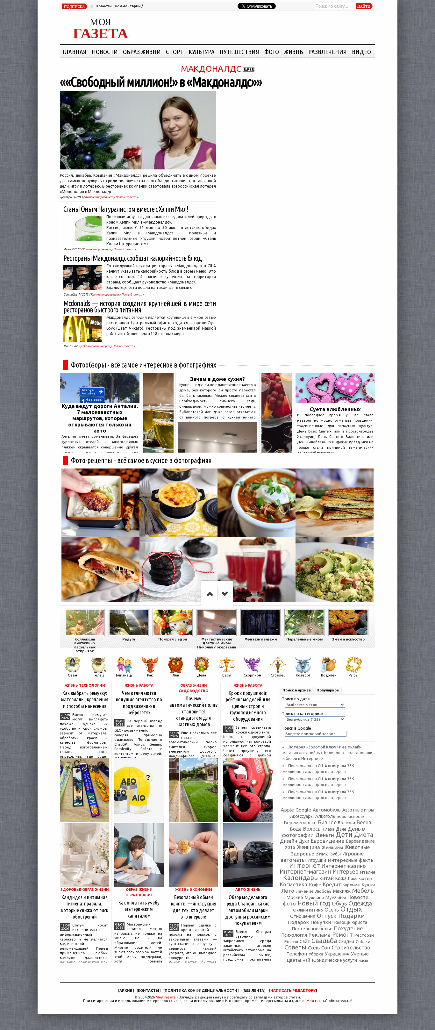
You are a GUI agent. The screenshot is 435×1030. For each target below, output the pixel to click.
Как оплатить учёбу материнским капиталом (139, 908)
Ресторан (364, 935)
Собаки (363, 941)
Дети (344, 834)
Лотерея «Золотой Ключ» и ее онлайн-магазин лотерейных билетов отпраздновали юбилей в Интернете (327, 753)
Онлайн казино (308, 910)
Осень (331, 909)
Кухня (368, 884)
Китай (326, 878)
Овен (72, 675)
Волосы (312, 829)
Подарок (298, 922)
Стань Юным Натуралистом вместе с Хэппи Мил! (126, 209)
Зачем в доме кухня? (217, 379)
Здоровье (302, 853)
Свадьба (324, 940)
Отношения (302, 916)
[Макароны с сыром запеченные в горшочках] (178, 503)
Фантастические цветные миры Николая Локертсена (216, 643)
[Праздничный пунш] (257, 571)
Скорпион (252, 675)
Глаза (328, 829)
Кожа (340, 878)
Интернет (304, 865)
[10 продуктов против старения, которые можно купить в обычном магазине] (158, 451)
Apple (287, 809)
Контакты (148, 990)
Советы (295, 947)
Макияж (342, 891)
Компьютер (360, 878)
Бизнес (327, 822)
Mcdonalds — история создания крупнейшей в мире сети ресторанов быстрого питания (139, 306)
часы (363, 960)
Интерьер (345, 872)
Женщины (332, 847)
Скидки (346, 941)
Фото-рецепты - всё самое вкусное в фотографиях (141, 460)
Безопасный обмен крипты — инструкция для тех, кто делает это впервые (193, 906)
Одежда (360, 903)
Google (303, 809)
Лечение (305, 891)
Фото (271, 51)
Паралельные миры (304, 639)
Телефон (296, 953)
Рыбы (354, 675)
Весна (364, 822)
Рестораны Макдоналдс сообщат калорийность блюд (132, 258)
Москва (295, 897)
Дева (201, 675)
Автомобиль (327, 809)
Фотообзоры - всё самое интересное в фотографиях (143, 365)
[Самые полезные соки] (276, 451)
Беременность (300, 822)
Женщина (308, 847)
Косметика (293, 884)
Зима (322, 853)
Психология (294, 935)
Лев (175, 675)
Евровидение (328, 841)
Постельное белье (312, 928)
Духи (304, 841)
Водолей (329, 675)
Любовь (323, 891)
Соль (314, 947)
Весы (226, 675)
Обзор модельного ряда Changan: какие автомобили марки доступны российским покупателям (248, 910)
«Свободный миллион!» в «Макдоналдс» (160, 81)
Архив (125, 990)
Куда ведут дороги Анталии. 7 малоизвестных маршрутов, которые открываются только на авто (100, 418)
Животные (357, 847)
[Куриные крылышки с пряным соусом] (100, 503)
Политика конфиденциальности (201, 990)
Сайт (305, 941)
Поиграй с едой (172, 639)
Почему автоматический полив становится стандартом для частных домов (193, 711)
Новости (103, 6)
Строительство (351, 947)
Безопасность (351, 816)
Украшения (337, 953)
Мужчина (314, 897)
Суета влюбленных (335, 409)
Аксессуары (302, 816)
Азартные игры (358, 809)
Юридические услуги (334, 960)
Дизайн (288, 841)
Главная (74, 51)
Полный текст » (127, 197)
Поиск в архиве (296, 690)
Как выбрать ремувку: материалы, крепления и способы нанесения (84, 699)
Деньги (324, 835)
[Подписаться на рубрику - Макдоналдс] (248, 68)
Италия (367, 872)
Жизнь (293, 51)
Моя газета (165, 997)
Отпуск (327, 915)
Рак (150, 675)
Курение (351, 884)
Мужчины (335, 897)
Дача (341, 829)
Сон (325, 947)
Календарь (300, 877)
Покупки (320, 922)
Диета (363, 834)
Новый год (313, 903)
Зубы (335, 853)
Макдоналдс (211, 68)
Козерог (303, 675)
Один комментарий (96, 346)
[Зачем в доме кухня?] (217, 451)
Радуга (128, 639)
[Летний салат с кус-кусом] (335, 571)
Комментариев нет (99, 197)
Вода (296, 829)
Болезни (346, 822)
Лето (287, 891)
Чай (306, 960)
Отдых (351, 909)
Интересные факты (351, 860)
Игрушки (316, 860)
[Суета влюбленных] (335, 401)
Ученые (360, 953)
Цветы (294, 960)
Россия (291, 941)
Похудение (348, 928)
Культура (202, 51)
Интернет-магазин (305, 871)
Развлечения (327, 51)
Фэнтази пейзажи (261, 639)
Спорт (174, 51)
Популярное (328, 690)
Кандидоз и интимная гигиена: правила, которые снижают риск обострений (84, 906)
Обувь (339, 903)
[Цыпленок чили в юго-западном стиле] (257, 503)
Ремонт (342, 934)
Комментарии (127, 6)
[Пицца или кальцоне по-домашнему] (100, 571)
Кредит (332, 884)
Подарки (351, 915)
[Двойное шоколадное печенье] (178, 571)
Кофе (315, 884)
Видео (361, 51)
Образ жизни (142, 51)
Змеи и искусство (348, 639)
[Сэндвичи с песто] (335, 503)
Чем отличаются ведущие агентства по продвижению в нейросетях (139, 702)
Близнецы (124, 675)
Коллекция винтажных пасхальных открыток (85, 645)
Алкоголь (325, 816)
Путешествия (239, 51)
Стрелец (278, 675)
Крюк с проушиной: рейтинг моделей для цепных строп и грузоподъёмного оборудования (248, 706)
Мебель (363, 890)
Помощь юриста (349, 922)
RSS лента (254, 990)
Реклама (320, 935)
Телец (98, 675)
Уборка (316, 953)
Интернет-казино (344, 866)
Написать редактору (293, 990)
